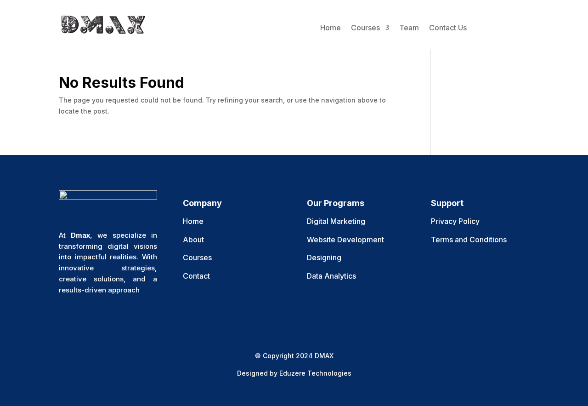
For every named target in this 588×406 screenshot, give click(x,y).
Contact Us (448, 27)
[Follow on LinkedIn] (121, 316)
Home (330, 27)
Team (409, 27)
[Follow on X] (84, 316)
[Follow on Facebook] (66, 316)
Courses (365, 27)
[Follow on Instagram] (103, 316)
